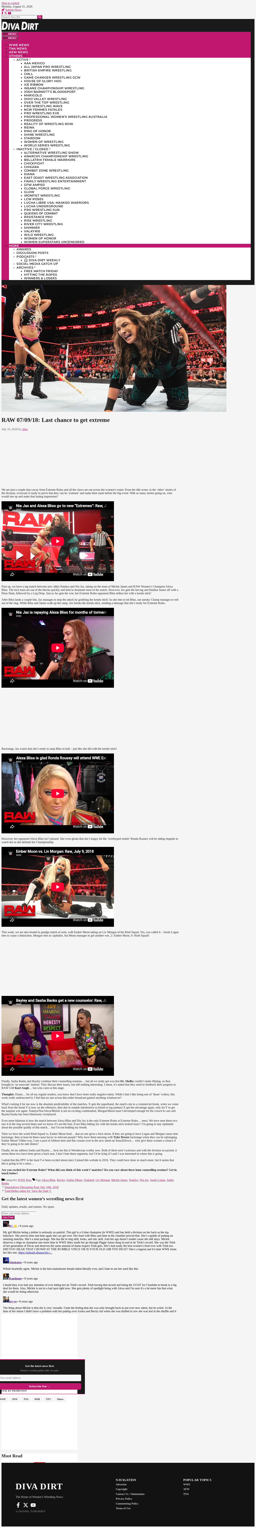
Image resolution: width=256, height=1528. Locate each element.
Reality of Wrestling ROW (48, 124)
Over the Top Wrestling (46, 102)
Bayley (61, 1180)
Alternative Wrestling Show (51, 152)
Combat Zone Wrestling (46, 170)
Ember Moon (74, 1180)
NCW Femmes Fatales (43, 109)
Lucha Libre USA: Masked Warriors (56, 202)
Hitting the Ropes (40, 274)
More (14, 246)
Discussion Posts (32, 253)
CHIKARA (31, 167)
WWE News (19, 45)
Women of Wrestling (44, 142)
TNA (186, 1494)
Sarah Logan (157, 1180)
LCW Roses (33, 199)
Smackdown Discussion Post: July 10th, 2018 (31, 1187)
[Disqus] (90, 1266)
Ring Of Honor (37, 131)
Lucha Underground (43, 206)
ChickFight (34, 163)
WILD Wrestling (39, 235)
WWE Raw (25, 1180)
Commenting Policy (127, 1503)
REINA (29, 127)
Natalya (133, 1180)
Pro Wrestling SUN (42, 210)
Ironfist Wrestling (42, 195)
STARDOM (32, 138)
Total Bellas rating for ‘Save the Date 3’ (28, 1191)
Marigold (33, 95)
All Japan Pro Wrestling (47, 67)
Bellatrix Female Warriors (50, 160)
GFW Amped (34, 185)
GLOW (29, 192)
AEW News (18, 52)
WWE (186, 1484)
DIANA (29, 174)
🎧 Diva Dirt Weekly (42, 260)
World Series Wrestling (47, 145)
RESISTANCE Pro (38, 217)
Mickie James (119, 1180)
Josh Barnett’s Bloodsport (50, 92)
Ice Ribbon (33, 84)
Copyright (121, 1489)
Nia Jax (144, 1180)
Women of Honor (40, 238)
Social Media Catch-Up (37, 264)
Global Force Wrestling (47, 188)
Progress (33, 120)
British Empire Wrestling (48, 70)
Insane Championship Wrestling (54, 88)
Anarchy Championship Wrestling (56, 156)
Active (22, 59)
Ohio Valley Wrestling (45, 99)
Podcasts (25, 256)
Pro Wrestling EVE (41, 113)
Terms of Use (123, 1508)
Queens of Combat (41, 213)
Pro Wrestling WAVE (43, 106)
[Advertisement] (90, 458)
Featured (89, 1180)
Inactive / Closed (32, 149)
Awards (23, 249)
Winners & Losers (40, 278)
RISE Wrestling (38, 220)
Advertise (121, 1484)
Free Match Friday (41, 271)
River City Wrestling (43, 224)
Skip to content (10, 3)
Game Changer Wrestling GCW (52, 77)
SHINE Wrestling (39, 134)
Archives (24, 267)
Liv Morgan (103, 1180)
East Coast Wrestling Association (56, 177)
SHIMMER (32, 227)
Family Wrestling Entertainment (55, 181)
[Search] (39, 17)
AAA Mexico (34, 63)
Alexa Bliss (48, 1180)
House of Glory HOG (42, 81)
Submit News (12, 9)
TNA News (18, 48)
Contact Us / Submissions (130, 1494)
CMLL (28, 74)
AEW (186, 1489)
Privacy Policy (124, 1498)
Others (15, 56)
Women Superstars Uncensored (54, 242)
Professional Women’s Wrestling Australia (65, 117)
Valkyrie (32, 231)
